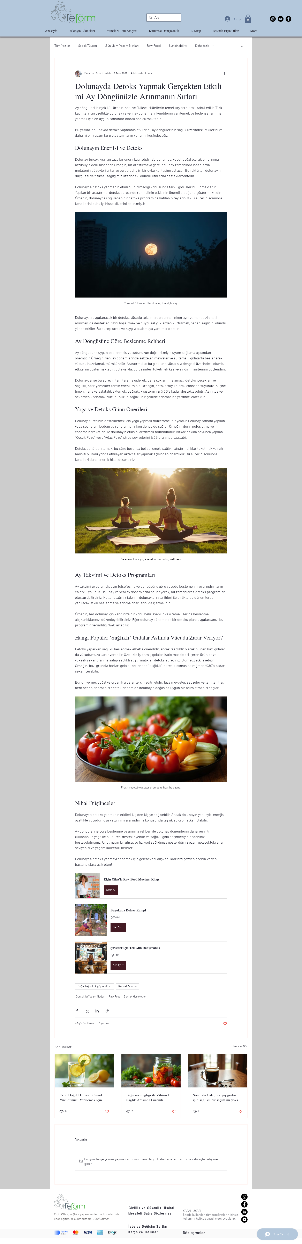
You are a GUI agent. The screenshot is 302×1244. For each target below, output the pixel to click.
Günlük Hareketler (135, 997)
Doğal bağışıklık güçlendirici (94, 986)
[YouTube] (281, 19)
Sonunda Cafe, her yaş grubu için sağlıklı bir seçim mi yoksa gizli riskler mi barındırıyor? (216, 1097)
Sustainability (178, 46)
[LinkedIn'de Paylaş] (97, 1011)
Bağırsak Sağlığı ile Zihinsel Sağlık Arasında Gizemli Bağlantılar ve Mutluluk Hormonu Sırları (147, 1097)
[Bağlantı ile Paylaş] (107, 1011)
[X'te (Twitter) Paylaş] (87, 1011)
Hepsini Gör (240, 1046)
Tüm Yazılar (62, 46)
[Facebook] (288, 19)
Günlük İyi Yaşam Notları (122, 46)
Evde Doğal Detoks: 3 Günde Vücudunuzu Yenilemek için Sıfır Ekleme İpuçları (82, 1097)
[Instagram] (273, 19)
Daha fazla (202, 46)
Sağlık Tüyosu (87, 46)
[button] (247, 19)
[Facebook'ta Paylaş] (77, 1011)
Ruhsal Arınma (127, 986)
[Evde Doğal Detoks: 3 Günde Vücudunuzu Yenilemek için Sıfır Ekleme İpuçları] (84, 1070)
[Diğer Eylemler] (224, 73)
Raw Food (154, 46)
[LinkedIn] (244, 1212)
